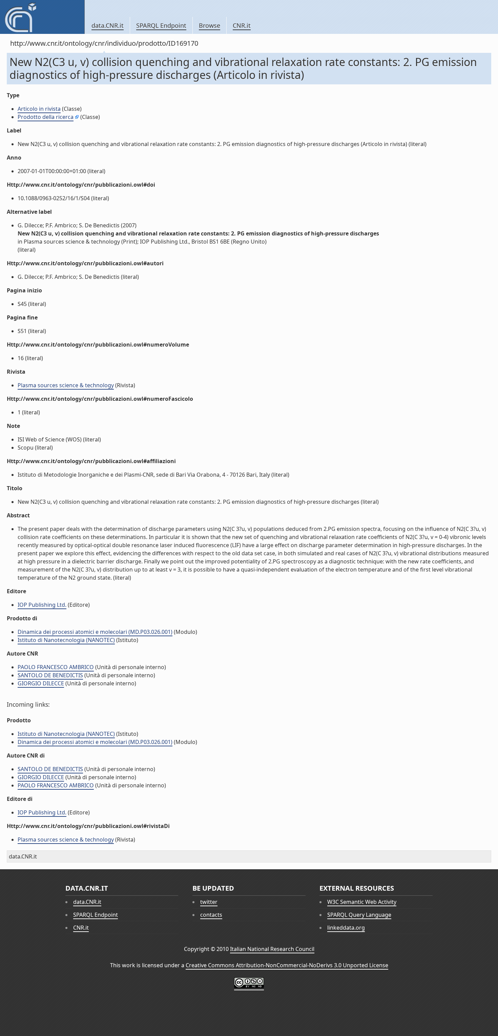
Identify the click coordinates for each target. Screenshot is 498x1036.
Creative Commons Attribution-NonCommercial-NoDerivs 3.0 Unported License (287, 965)
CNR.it (242, 25)
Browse (209, 25)
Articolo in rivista (39, 108)
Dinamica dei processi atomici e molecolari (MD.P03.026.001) (95, 632)
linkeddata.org (346, 927)
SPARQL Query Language (359, 914)
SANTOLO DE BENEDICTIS (50, 675)
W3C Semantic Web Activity (361, 902)
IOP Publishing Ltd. (42, 604)
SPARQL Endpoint (161, 25)
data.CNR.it (107, 25)
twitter (208, 902)
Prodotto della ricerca (46, 117)
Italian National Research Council (272, 949)
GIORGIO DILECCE (41, 683)
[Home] (42, 17)
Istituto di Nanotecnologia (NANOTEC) (66, 640)
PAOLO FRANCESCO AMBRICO (56, 667)
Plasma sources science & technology (66, 385)
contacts (211, 914)
